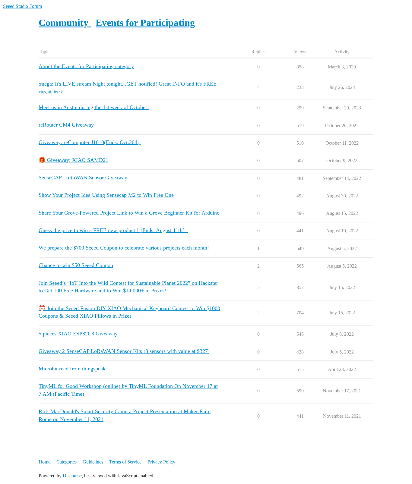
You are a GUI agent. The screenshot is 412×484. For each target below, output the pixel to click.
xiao (42, 92)
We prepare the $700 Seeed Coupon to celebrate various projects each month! (124, 248)
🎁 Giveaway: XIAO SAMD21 (73, 160)
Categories (66, 461)
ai (49, 92)
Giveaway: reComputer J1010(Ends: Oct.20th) (90, 142)
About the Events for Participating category (86, 66)
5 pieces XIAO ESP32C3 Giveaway (78, 334)
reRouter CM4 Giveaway (66, 125)
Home (44, 461)
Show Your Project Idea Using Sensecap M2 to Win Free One (106, 195)
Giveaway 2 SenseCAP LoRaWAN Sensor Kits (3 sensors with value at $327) (124, 351)
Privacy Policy (161, 461)
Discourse (72, 475)
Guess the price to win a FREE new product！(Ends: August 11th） (113, 230)
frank (58, 92)
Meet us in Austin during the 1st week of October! (94, 107)
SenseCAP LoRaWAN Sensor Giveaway (83, 177)
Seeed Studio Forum (22, 6)
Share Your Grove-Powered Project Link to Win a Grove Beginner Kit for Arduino (129, 213)
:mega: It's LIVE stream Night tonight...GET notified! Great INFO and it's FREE (128, 84)
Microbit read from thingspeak (72, 369)
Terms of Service (125, 461)
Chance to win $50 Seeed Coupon (76, 265)
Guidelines (93, 461)
